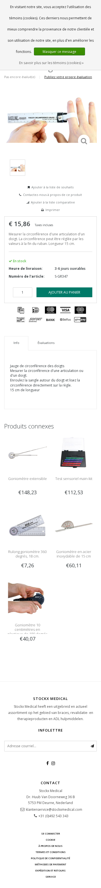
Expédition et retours (50, 870)
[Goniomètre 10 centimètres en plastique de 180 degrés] (27, 598)
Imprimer (52, 210)
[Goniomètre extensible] (27, 452)
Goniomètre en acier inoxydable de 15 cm (73, 554)
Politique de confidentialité (50, 858)
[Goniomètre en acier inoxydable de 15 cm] (73, 525)
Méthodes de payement (50, 864)
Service (50, 876)
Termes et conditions (51, 852)
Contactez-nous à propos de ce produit (52, 195)
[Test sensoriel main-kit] (73, 452)
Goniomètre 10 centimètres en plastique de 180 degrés (27, 629)
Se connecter (50, 833)
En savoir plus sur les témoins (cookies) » (51, 62)
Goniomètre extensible (27, 478)
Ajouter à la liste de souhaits (52, 187)
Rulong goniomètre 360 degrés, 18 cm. (27, 554)
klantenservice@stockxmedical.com (54, 809)
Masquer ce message (59, 51)
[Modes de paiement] (21, 310)
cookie (50, 840)
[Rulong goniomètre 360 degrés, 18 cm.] (27, 525)
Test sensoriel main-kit (73, 478)
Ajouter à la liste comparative (53, 202)
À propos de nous (50, 846)
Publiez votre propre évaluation (68, 77)
